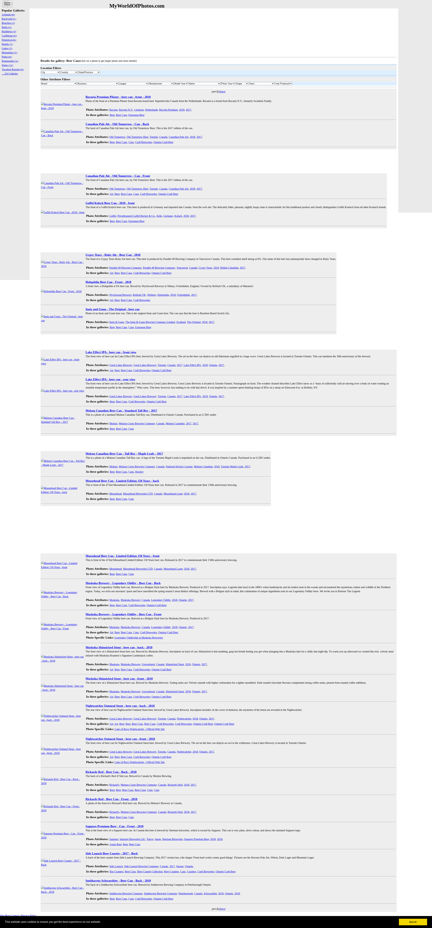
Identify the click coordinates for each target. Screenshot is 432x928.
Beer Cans (121, 115)
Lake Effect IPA (192, 365)
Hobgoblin (163, 294)
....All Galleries (10, 73)
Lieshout (139, 109)
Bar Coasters (116, 871)
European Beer (136, 115)
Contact (15, 915)
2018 (181, 109)
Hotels (7, 44)
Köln (159, 215)
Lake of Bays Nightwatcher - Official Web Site (140, 729)
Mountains (9, 52)
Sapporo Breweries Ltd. (132, 839)
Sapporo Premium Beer (196, 839)
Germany (168, 215)
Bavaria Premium (168, 109)
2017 (188, 109)
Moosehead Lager (173, 493)
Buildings (9, 31)
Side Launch (116, 866)
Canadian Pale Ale (178, 137)
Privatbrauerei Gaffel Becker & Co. (136, 215)
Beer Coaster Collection (150, 871)
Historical (9, 39)
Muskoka (114, 600)
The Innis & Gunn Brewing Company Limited (150, 322)
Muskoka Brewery (130, 600)
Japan (158, 839)
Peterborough (186, 893)
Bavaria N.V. (126, 109)
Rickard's (114, 784)
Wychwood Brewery (120, 294)
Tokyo (149, 839)
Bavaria (113, 109)
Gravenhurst (148, 664)
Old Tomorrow (117, 137)
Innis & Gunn (116, 322)
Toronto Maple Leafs (232, 466)
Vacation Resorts (13, 69)
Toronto (154, 137)
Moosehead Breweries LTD (138, 493)
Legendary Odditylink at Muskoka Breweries (139, 637)
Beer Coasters (171, 871)
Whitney (151, 294)
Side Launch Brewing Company (141, 866)
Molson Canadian (175, 423)
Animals (8, 14)
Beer (112, 115)
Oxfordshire (183, 294)
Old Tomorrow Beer (137, 137)
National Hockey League (179, 466)
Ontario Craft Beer (163, 142)
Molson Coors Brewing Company (137, 423)
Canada (163, 137)
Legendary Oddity (161, 600)
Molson (113, 423)
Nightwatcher (184, 718)
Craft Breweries (143, 142)
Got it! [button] (413, 922)
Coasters (191, 871)
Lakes (7, 48)
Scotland (181, 322)
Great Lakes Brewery (120, 365)
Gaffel (112, 215)
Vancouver (182, 267)
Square (180, 866)
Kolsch (178, 215)
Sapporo (113, 839)
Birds (7, 27)
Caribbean (9, 35)
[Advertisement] (141, 32)
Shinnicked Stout (175, 664)
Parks (7, 56)
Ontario (213, 365)
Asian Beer (116, 844)
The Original (194, 322)
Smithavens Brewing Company (126, 893)
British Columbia (229, 267)
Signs (7, 65)
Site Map (5, 915)
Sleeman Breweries (172, 839)
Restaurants (10, 61)
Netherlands (151, 109)
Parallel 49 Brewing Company (125, 267)
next (223, 91)
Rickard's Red (175, 784)
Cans (131, 142)
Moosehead (115, 493)
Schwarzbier (210, 893)
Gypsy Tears (205, 267)
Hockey (139, 471)
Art (111, 194)
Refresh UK (139, 294)
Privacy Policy (28, 915)
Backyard (9, 18)
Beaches (8, 23)
